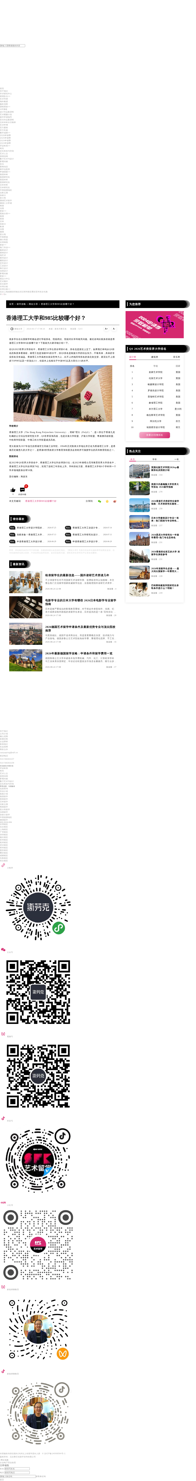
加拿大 (3, 195)
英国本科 (4, 180)
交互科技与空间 (7, 151)
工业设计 (4, 266)
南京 (18, 292)
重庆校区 (4, 853)
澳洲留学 (4, 820)
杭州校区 (4, 842)
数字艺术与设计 (7, 159)
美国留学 (4, 796)
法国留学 (4, 812)
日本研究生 (5, 187)
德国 (2, 232)
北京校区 (4, 827)
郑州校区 (4, 848)
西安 (30, 292)
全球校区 (4, 824)
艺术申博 (4, 125)
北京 (2, 292)
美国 (2, 216)
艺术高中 (4, 281)
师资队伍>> (5, 96)
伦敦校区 (4, 858)
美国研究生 (5, 177)
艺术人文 (4, 154)
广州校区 (4, 832)
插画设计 (4, 253)
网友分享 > (35, 304)
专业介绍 (4, 791)
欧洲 (2, 227)
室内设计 (4, 258)
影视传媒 (4, 161)
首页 (2, 88)
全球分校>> (5, 289)
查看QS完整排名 (154, 435)
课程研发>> (5, 107)
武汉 (22, 292)
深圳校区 (4, 835)
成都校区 (4, 855)
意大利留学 (5, 809)
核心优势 (4, 736)
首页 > (13, 304)
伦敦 (46, 292)
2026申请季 (5, 135)
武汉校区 (4, 845)
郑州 (26, 292)
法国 (2, 208)
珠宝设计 (4, 268)
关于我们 (4, 91)
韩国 (2, 206)
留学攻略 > (23, 304)
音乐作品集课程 (7, 120)
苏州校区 (4, 840)
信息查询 (4, 789)
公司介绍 (4, 734)
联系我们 (4, 744)
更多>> (3, 211)
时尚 (2, 148)
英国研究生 (5, 182)
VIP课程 (3, 109)
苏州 (38, 292)
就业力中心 (5, 279)
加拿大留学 (5, 815)
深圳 (14, 292)
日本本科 (4, 185)
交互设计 (4, 263)
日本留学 (4, 802)
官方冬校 (4, 130)
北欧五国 (4, 804)
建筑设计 (4, 260)
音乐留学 (4, 284)
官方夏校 (4, 127)
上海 (6, 292)
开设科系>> (5, 146)
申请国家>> (5, 172)
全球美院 (4, 242)
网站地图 (4, 1460)
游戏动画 (4, 156)
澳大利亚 (4, 240)
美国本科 (4, 174)
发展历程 (4, 739)
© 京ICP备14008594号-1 (54, 1453)
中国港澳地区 (6, 190)
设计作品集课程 (7, 112)
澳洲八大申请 (6, 203)
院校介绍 (4, 794)
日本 (2, 221)
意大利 (3, 198)
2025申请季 (5, 138)
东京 (42, 292)
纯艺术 (3, 255)
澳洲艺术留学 (6, 200)
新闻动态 (4, 167)
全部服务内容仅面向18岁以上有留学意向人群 (20, 1453)
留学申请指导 (6, 117)
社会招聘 (4, 747)
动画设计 (4, 271)
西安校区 (4, 850)
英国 (2, 219)
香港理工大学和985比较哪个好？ (57, 304)
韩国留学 (4, 807)
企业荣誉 (4, 741)
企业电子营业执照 (8, 1463)
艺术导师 (4, 99)
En (5, 294)
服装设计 (4, 250)
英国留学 (4, 799)
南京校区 (4, 837)
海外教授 (4, 101)
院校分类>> (5, 213)
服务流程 (4, 104)
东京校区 (4, 861)
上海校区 (4, 829)
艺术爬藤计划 (6, 114)
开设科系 (4, 768)
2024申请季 (5, 141)
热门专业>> (5, 247)
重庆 (34, 292)
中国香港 (4, 237)
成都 (10, 292)
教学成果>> (5, 133)
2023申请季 (5, 143)
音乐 (2, 164)
